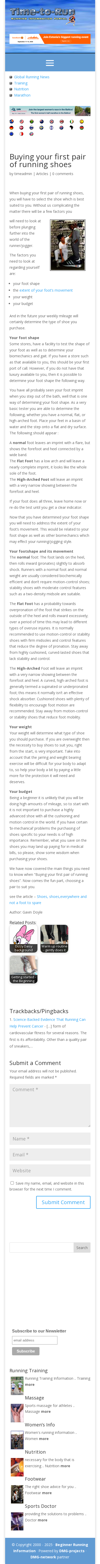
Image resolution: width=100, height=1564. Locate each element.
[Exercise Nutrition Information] (10, 89)
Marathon (22, 95)
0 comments (62, 173)
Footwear (33, 1492)
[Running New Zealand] (42, 122)
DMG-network (43, 1557)
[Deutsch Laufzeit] (11, 128)
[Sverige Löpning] (41, 128)
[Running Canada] (62, 122)
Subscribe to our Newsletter (39, 1331)
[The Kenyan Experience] (82, 128)
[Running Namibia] (31, 134)
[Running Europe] (11, 134)
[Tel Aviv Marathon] (51, 128)
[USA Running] (22, 122)
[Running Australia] (61, 128)
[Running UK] (52, 122)
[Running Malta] (21, 134)
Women (31, 1438)
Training (20, 83)
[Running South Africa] (32, 122)
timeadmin (23, 173)
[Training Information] (10, 83)
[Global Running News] (10, 76)
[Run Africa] (71, 128)
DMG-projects (72, 1550)
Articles (42, 173)
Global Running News (31, 76)
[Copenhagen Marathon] (21, 128)
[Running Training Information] (10, 95)
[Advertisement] (41, 1292)
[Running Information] (11, 122)
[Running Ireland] (72, 122)
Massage (32, 1411)
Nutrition (21, 89)
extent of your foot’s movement (46, 290)
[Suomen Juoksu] (31, 128)
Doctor (31, 1520)
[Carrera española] (82, 122)
